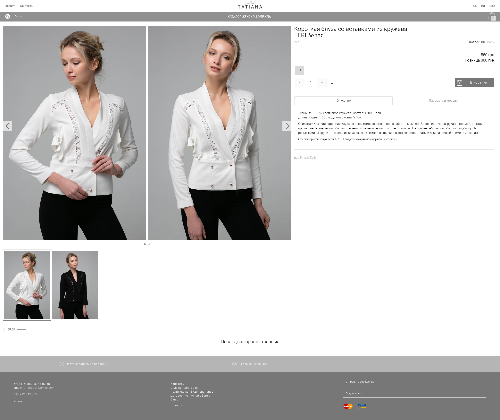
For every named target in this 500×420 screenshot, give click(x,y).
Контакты (178, 383)
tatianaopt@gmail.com (38, 387)
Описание (344, 100)
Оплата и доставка (184, 387)
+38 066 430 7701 (26, 393)
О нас (174, 399)
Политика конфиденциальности (194, 391)
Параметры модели (443, 100)
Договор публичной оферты (191, 395)
